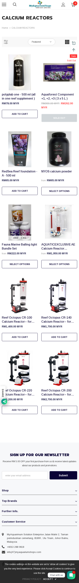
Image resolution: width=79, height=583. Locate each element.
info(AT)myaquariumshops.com (24, 552)
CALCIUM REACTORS (23, 28)
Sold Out (59, 118)
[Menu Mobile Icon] (4, 4)
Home (5, 28)
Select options (59, 191)
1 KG (23, 238)
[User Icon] (63, 5)
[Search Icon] (18, 4)
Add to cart (20, 114)
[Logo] (40, 4)
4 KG (15, 238)
